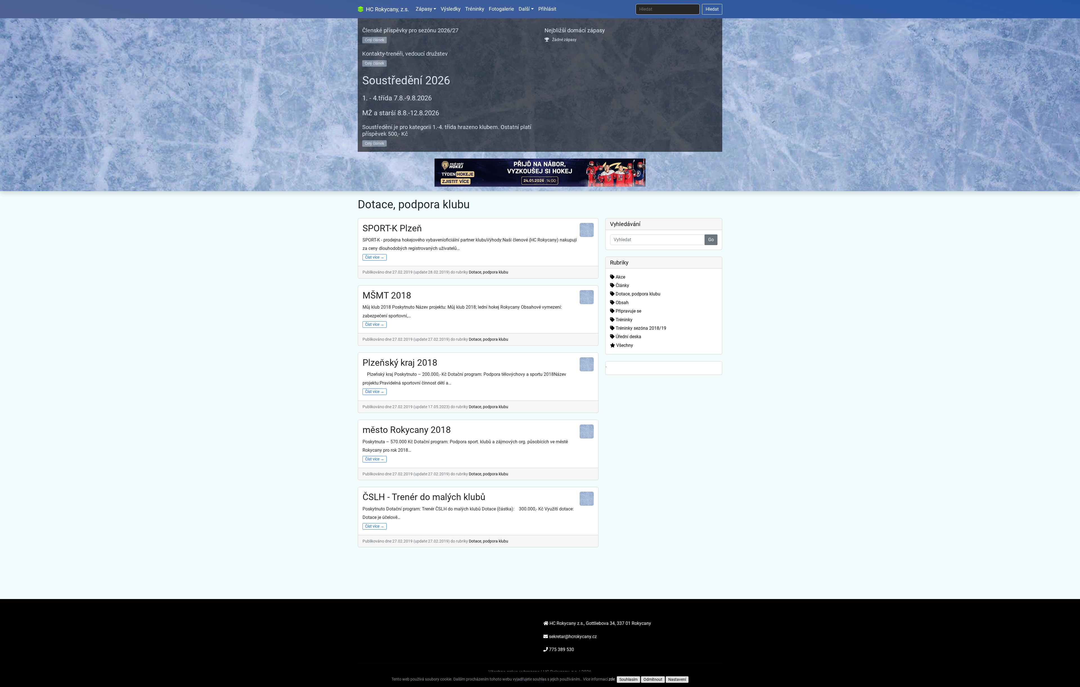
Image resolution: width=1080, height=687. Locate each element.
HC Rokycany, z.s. (386, 9)
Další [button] (524, 9)
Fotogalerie (501, 9)
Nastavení (677, 679)
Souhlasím (628, 679)
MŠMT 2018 (387, 295)
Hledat (712, 9)
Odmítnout (653, 679)
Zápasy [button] (424, 9)
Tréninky (474, 9)
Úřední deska (628, 336)
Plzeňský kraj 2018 (400, 362)
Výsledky (451, 9)
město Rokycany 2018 (407, 429)
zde (612, 679)
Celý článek (374, 40)
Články (622, 285)
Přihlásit (547, 9)
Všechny (624, 345)
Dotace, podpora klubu (488, 272)
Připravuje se (628, 311)
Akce (620, 277)
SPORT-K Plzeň (392, 228)
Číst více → (374, 257)
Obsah (622, 302)
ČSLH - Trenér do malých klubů (424, 497)
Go (711, 239)
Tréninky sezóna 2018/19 (640, 328)
